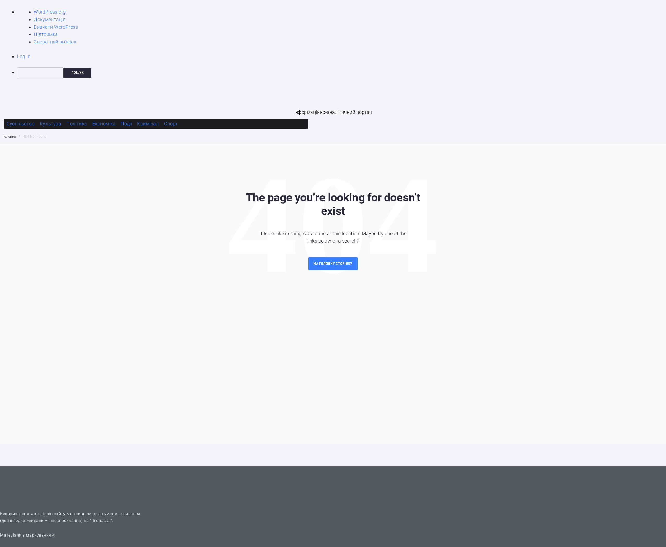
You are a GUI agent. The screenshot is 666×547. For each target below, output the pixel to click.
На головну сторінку (332, 264)
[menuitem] (341, 73)
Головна (9, 136)
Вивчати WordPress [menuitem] (56, 27)
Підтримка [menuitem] (46, 34)
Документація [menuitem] (50, 19)
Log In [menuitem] (23, 56)
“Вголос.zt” (101, 520)
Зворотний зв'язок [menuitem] (55, 42)
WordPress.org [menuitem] (50, 12)
